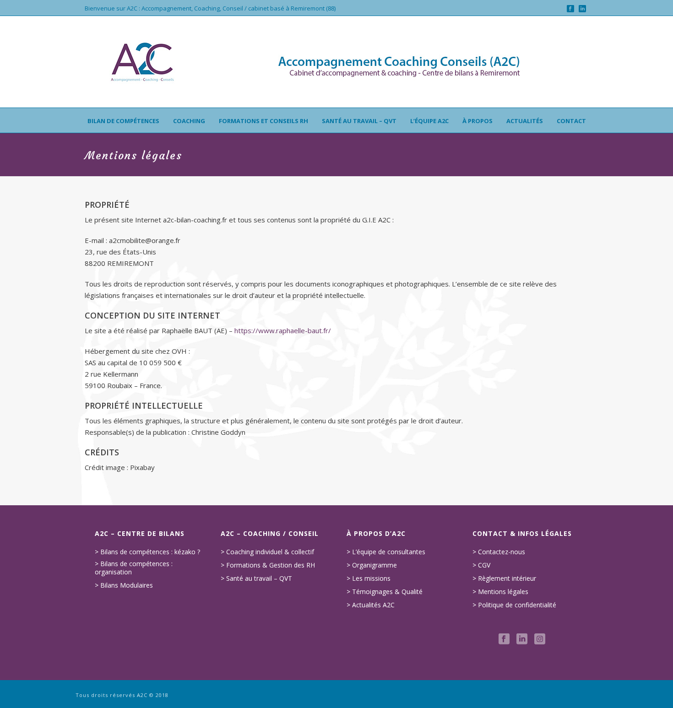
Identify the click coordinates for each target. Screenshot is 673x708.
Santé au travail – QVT (359, 121)
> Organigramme (372, 565)
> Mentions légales (500, 592)
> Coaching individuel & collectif (267, 552)
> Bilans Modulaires (124, 585)
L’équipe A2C (429, 121)
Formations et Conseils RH (263, 121)
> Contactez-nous (498, 552)
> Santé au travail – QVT (256, 578)
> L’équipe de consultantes (386, 552)
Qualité (412, 592)
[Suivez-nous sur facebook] (504, 639)
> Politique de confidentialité (514, 605)
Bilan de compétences (123, 121)
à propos (477, 121)
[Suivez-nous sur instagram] (539, 639)
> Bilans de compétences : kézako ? (147, 552)
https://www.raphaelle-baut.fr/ (282, 330)
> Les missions (369, 578)
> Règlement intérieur (504, 578)
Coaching (189, 121)
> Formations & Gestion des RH (268, 565)
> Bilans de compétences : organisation (134, 568)
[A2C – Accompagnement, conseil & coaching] (336, 62)
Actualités (524, 121)
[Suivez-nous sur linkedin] (521, 639)
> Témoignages (370, 592)
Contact (571, 121)
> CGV (481, 565)
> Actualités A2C (371, 605)
